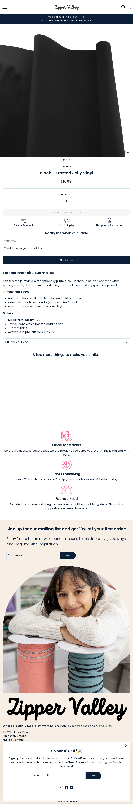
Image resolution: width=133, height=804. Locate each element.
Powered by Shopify (66, 801)
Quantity (66, 194)
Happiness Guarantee (109, 225)
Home (65, 166)
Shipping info (17, 342)
